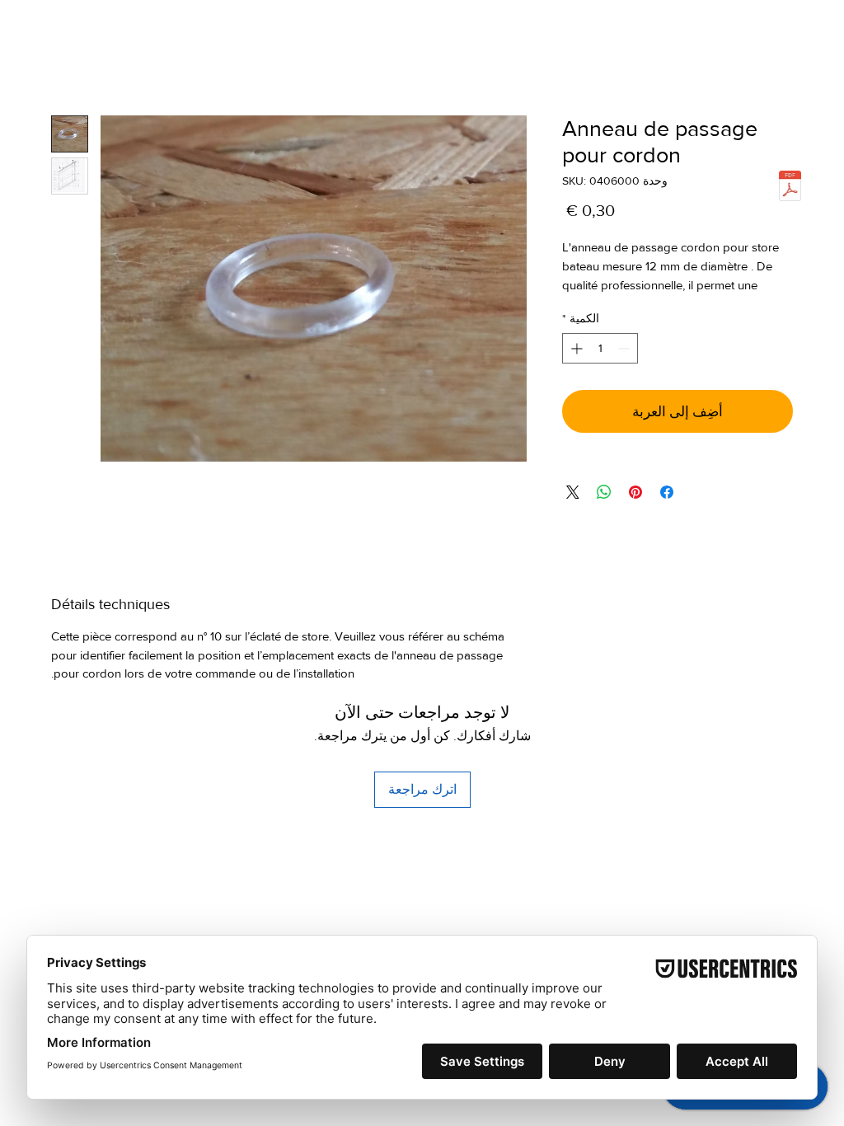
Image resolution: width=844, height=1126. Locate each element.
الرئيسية (770, 59)
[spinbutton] (600, 370)
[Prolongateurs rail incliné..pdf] (790, 188)
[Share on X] (573, 513)
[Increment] (575, 370)
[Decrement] (625, 370)
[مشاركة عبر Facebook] (667, 513)
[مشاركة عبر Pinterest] (635, 513)
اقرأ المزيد (587, 306)
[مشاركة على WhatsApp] (604, 513)
